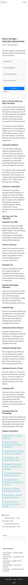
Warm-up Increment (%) (10, 80)
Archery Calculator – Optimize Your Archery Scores (12, 504)
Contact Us (20, 579)
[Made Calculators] (4, 2)
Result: (5, 91)
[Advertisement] (14, 19)
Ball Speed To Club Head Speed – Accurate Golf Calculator (12, 466)
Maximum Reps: (8, 61)
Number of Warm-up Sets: (10, 74)
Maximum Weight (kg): (9, 67)
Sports (7, 515)
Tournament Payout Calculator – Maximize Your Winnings (13, 482)
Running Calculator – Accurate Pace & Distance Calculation (13, 444)
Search (5, 535)
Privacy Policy (8, 579)
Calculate (14, 88)
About (14, 579)
